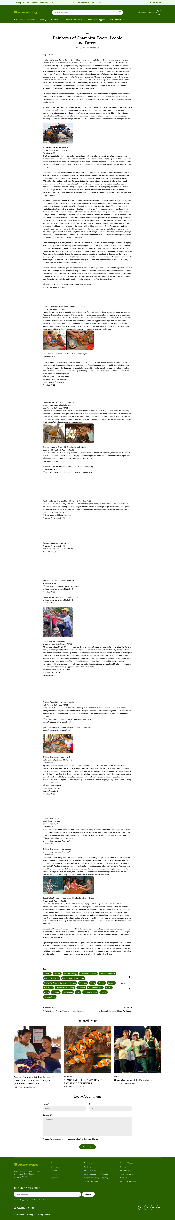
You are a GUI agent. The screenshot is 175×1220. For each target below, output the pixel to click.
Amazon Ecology (26, 1215)
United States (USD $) (25, 1208)
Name (46, 1104)
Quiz (51, 3)
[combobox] (87, 12)
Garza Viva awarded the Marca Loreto (133, 1080)
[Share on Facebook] (129, 977)
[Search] (120, 12)
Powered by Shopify (42, 1215)
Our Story (17, 3)
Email (91, 1104)
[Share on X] (129, 983)
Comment (47, 1115)
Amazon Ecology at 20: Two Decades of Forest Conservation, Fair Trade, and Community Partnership (34, 1080)
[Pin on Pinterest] (129, 989)
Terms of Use (38, 1200)
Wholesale (44, 3)
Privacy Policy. (48, 1200)
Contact (34, 3)
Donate (26, 3)
